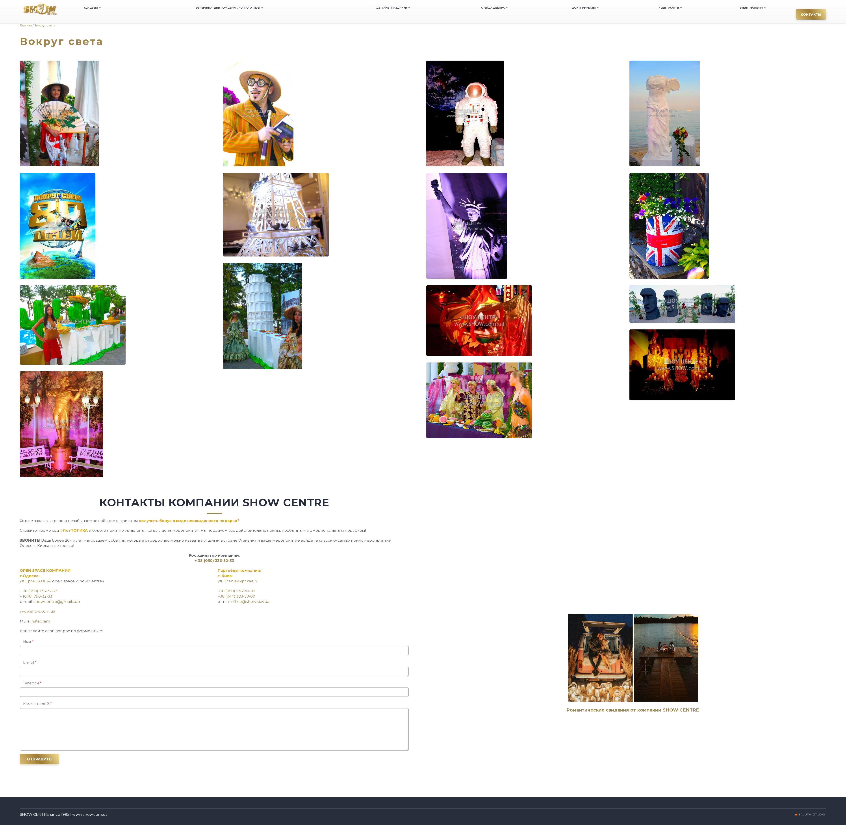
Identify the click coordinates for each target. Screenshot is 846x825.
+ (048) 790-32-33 (36, 596)
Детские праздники (392, 7)
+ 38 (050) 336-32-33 (214, 560)
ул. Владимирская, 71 (238, 581)
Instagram (40, 621)
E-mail (30, 662)
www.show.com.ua (37, 611)
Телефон (32, 683)
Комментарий (37, 704)
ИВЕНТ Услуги (669, 7)
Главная (26, 25)
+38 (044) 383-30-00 (236, 596)
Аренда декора (493, 7)
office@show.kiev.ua (250, 601)
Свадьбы (91, 7)
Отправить (39, 759)
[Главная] (40, 8)
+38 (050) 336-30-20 (236, 591)
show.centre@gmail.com (57, 601)
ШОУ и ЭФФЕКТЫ (583, 7)
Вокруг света (45, 25)
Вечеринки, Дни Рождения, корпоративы (228, 7)
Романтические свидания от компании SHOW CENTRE (632, 710)
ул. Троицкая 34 (35, 581)
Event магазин (751, 7)
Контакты (811, 15)
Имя (28, 642)
